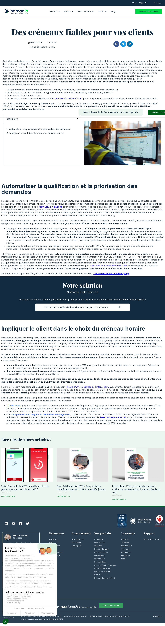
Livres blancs (54, 546)
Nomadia (124, 539)
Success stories (56, 552)
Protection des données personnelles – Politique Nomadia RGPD (41, 619)
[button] (116, 44)
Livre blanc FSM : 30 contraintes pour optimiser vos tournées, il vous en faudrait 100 (136, 489)
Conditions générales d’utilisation (75, 616)
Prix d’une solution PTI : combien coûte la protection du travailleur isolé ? (25, 488)
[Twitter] (27, 523)
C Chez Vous (13, 405)
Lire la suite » (8, 496)
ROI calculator (54, 555)
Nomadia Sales (100, 562)
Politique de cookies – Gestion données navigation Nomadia (109, 616)
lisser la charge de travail (113, 417)
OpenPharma (99, 555)
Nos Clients (76, 543)
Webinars (53, 549)
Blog (51, 543)
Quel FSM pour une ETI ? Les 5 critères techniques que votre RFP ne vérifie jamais (81, 488)
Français (157, 3)
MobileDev (125, 555)
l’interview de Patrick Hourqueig (111, 273)
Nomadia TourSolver (102, 568)
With (123, 559)
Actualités (53, 539)
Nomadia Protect (101, 552)
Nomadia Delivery (101, 549)
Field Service (99, 543)
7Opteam (125, 543)
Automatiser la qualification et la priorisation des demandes (39, 129)
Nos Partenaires (78, 539)
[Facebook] (20, 523)
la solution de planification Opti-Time (108, 265)
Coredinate (98, 539)
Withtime (98, 575)
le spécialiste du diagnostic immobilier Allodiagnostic (41, 414)
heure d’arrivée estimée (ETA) (66, 98)
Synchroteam (99, 559)
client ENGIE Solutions (51, 206)
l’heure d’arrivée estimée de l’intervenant (87, 387)
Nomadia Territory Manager (105, 565)
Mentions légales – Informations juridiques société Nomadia (40, 616)
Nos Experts (77, 546)
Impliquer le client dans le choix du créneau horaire (36, 133)
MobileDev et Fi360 (102, 572)
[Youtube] (13, 523)
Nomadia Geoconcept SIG (105, 578)
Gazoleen (98, 546)
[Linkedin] (6, 523)
